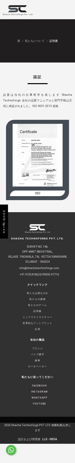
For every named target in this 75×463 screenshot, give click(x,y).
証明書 (37, 311)
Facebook (39, 385)
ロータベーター (37, 366)
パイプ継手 (37, 354)
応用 (37, 329)
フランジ (37, 348)
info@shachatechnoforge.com (39, 268)
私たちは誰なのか (37, 293)
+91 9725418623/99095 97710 (39, 274)
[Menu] (66, 10)
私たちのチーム (37, 305)
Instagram (39, 391)
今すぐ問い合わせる (4, 221)
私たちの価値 (37, 299)
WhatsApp (39, 397)
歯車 (37, 360)
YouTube (39, 403)
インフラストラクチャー (37, 317)
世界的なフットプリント (37, 323)
